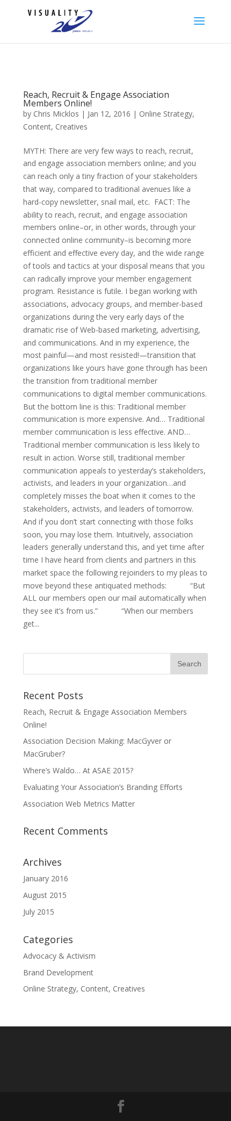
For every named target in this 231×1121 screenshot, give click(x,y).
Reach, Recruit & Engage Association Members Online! (96, 99)
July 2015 (38, 912)
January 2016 (45, 878)
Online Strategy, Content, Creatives (84, 988)
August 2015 (45, 895)
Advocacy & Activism (59, 956)
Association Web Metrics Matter (79, 804)
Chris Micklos (56, 114)
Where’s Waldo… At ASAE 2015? (78, 770)
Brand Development (58, 972)
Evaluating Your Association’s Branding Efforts (103, 787)
